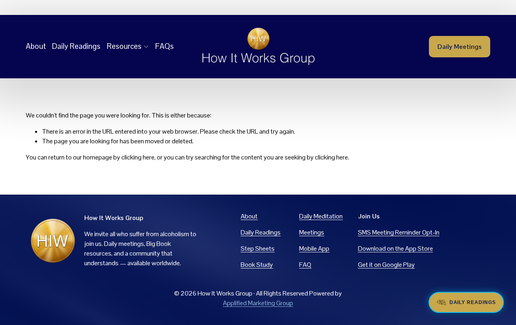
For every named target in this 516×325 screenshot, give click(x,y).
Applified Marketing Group (258, 303)
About (36, 46)
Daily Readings (76, 46)
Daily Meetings (459, 46)
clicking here (137, 157)
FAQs (164, 46)
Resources (124, 46)
